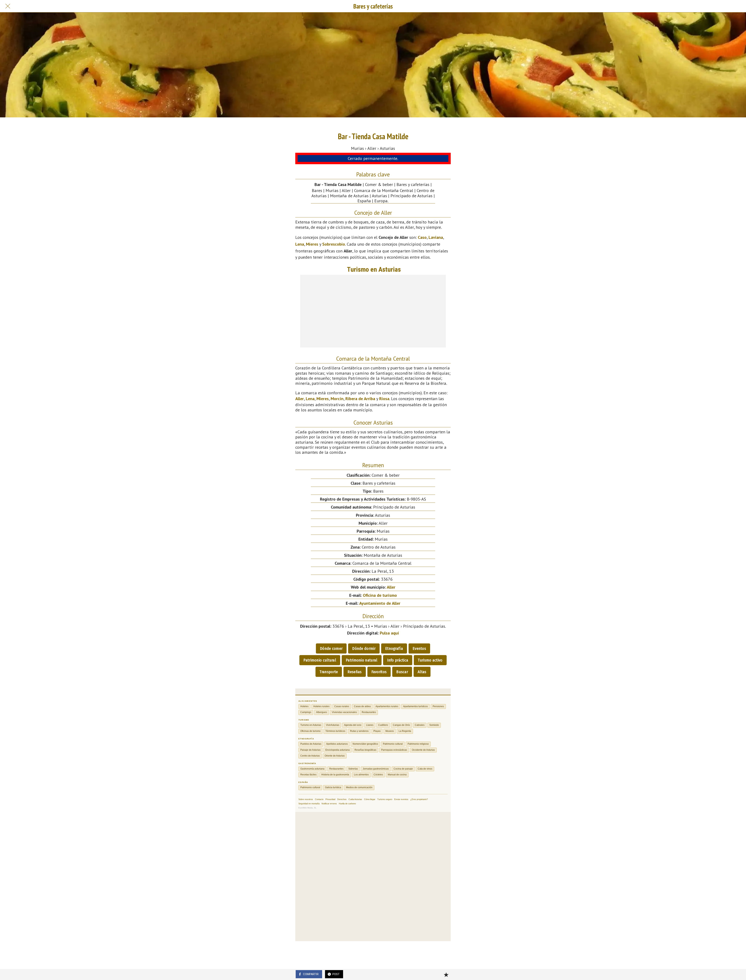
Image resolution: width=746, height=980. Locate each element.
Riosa (384, 398)
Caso (422, 237)
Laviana (436, 237)
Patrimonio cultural (319, 660)
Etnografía (394, 648)
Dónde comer (331, 648)
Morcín (337, 398)
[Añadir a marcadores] (446, 974)
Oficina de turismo (380, 595)
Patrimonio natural (361, 660)
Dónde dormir (364, 648)
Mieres (312, 244)
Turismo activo (430, 660)
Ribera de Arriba (360, 398)
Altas (422, 671)
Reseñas (355, 671)
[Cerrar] (7, 6)
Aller (299, 398)
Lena (299, 244)
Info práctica (397, 660)
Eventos (419, 648)
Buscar (402, 671)
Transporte (329, 671)
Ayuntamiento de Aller (379, 603)
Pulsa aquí (389, 633)
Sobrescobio (333, 244)
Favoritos (379, 671)
